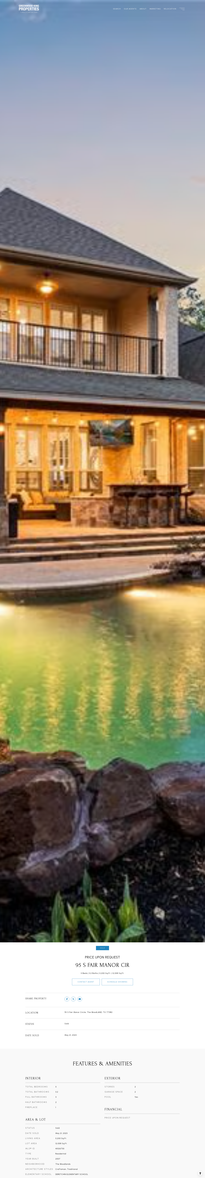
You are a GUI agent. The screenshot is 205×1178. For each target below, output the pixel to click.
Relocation (170, 9)
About (143, 9)
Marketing (155, 9)
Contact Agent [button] (86, 982)
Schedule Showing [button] (117, 982)
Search (117, 9)
